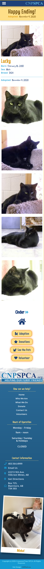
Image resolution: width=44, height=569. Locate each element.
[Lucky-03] (22, 193)
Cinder (20, 312)
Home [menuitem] (21, 394)
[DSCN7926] (22, 107)
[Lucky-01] (22, 237)
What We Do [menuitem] (21, 402)
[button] (4, 3)
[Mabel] (22, 522)
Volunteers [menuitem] (21, 414)
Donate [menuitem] (21, 406)
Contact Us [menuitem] (21, 410)
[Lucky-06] (22, 150)
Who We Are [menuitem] (22, 398)
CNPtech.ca (26, 567)
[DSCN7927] (22, 280)
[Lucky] (22, 40)
